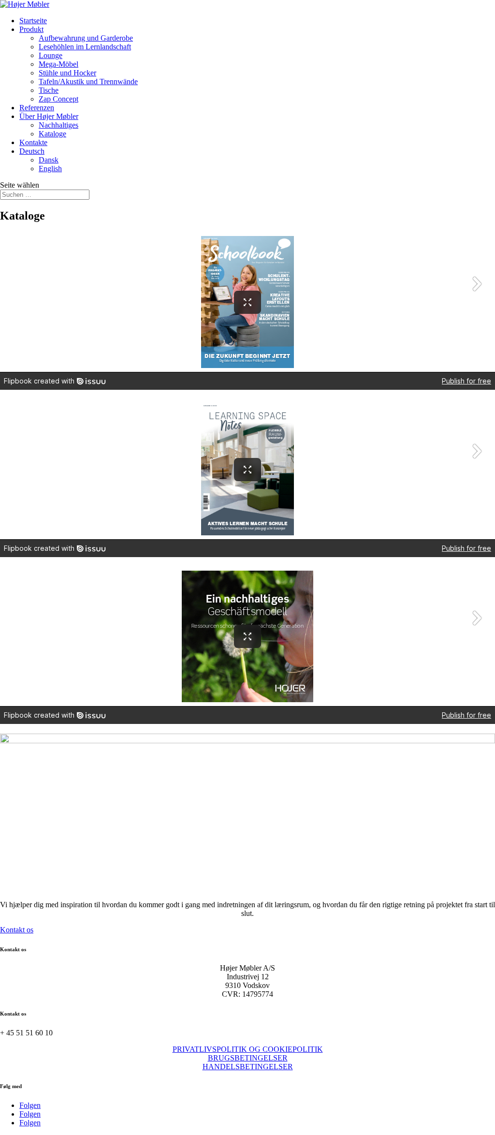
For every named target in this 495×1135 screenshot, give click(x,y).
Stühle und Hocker (67, 73)
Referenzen (36, 107)
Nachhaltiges (58, 125)
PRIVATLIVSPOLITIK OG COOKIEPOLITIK (248, 1049)
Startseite (33, 20)
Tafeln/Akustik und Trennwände (88, 81)
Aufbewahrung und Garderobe (86, 38)
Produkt (31, 29)
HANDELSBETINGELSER (248, 1066)
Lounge (50, 55)
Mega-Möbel (58, 64)
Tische (48, 90)
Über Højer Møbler (48, 116)
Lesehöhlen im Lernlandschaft (85, 47)
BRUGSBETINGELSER (248, 1058)
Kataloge (52, 134)
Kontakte (33, 142)
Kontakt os (16, 930)
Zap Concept (58, 99)
